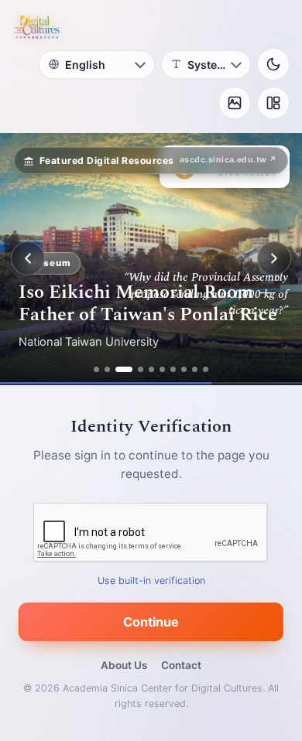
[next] (274, 258)
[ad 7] (173, 369)
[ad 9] (194, 369)
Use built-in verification (151, 580)
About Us (124, 665)
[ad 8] (184, 369)
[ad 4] (140, 369)
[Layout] (273, 103)
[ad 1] (96, 369)
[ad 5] (151, 369)
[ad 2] (107, 369)
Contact (181, 665)
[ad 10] (205, 369)
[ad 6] (162, 369)
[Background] (234, 103)
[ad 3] (123, 369)
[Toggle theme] (273, 64)
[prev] (28, 258)
